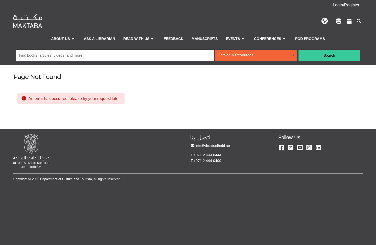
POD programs (310, 39)
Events (233, 39)
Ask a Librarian (99, 39)
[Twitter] (290, 147)
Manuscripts (205, 39)
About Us (60, 39)
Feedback (173, 39)
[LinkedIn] (318, 147)
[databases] (339, 21)
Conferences (267, 39)
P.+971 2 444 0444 (206, 155)
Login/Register (346, 5)
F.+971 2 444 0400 (206, 161)
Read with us (136, 39)
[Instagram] (309, 147)
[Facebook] (281, 147)
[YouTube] (300, 147)
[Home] (27, 21)
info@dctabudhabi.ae (212, 146)
